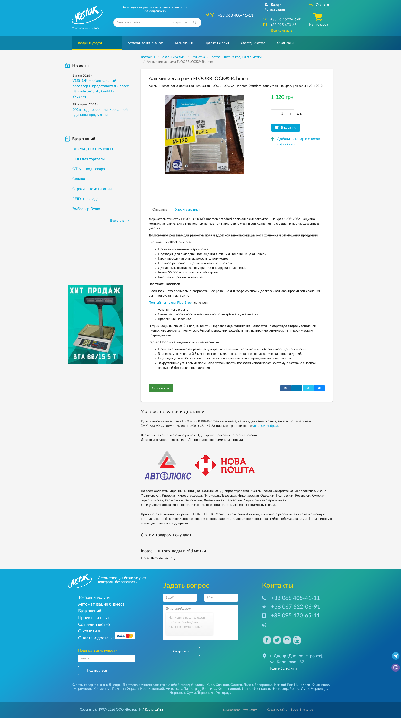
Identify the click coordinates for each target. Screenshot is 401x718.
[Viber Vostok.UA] (395, 667)
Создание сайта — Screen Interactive (290, 709)
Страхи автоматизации (92, 189)
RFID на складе (85, 199)
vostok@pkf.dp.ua (265, 426)
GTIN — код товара (88, 169)
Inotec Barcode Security (158, 558)
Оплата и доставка (96, 638)
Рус (311, 4)
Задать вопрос (161, 388)
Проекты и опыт (217, 43)
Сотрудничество (253, 43)
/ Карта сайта (152, 709)
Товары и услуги (90, 43)
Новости (80, 66)
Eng (326, 4)
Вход (275, 5)
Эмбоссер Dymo (86, 209)
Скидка (78, 179)
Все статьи (118, 220)
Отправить (181, 651)
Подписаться (97, 670)
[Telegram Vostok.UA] (395, 656)
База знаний (184, 43)
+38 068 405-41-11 (295, 598)
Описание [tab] (159, 209)
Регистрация (275, 9)
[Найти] (194, 22)
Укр (318, 4)
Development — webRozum (240, 709)
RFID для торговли (88, 159)
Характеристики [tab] (187, 209)
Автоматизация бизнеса (145, 43)
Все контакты (282, 30)
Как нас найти (283, 668)
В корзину (288, 127)
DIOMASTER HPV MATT (92, 149)
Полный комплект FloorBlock (170, 302)
